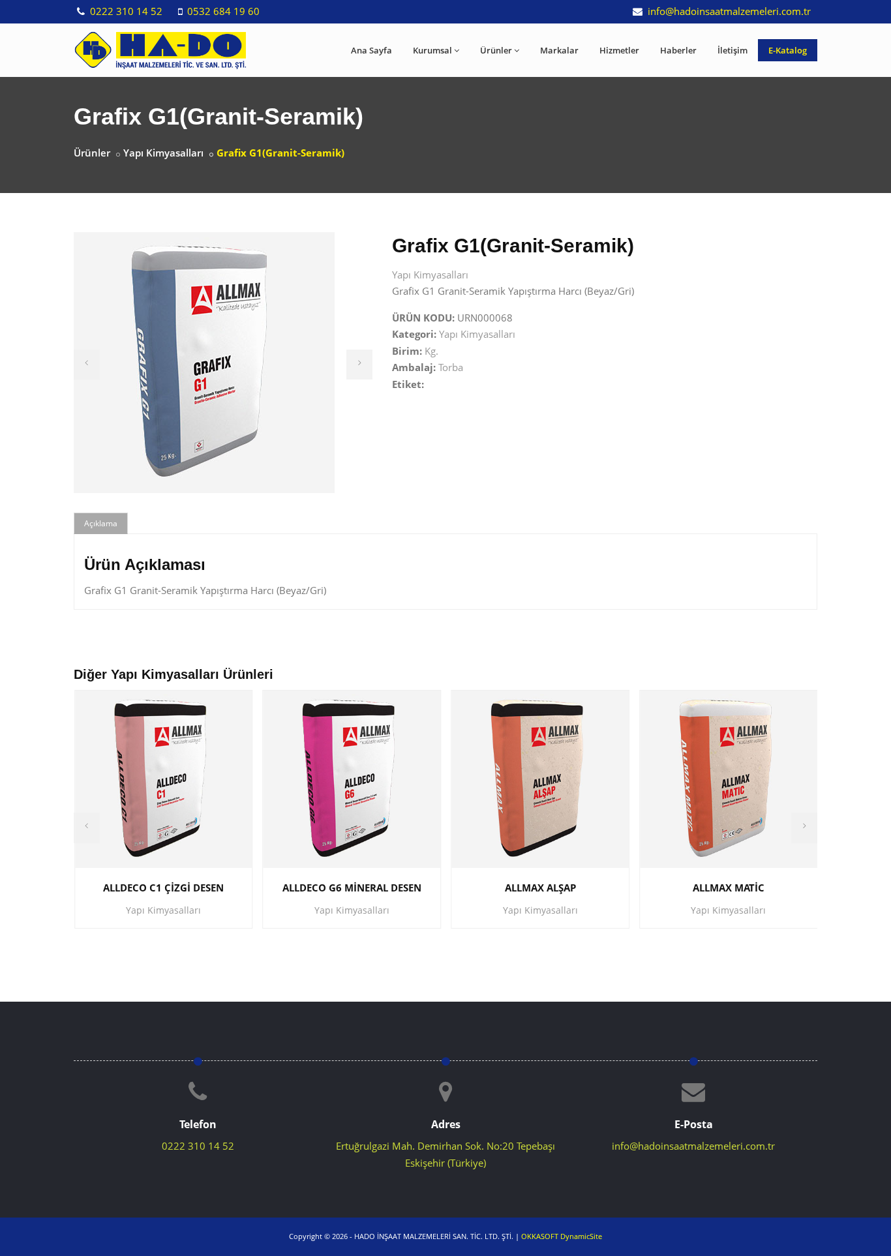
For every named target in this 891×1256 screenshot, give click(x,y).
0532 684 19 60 (222, 11)
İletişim (732, 50)
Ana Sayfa (371, 50)
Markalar (559, 50)
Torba (450, 367)
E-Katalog (787, 50)
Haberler (678, 50)
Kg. (431, 350)
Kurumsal (432, 50)
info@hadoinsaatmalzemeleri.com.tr (728, 11)
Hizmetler (619, 50)
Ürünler (496, 50)
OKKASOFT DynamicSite (561, 1236)
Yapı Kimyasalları (163, 152)
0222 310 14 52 (124, 11)
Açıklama (100, 523)
